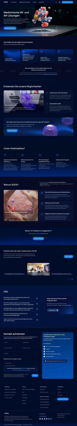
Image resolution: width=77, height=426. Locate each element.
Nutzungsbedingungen (44, 402)
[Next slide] (72, 279)
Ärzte (23, 392)
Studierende (24, 395)
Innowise (30, 424)
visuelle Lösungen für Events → (50, 74)
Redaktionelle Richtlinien (45, 404)
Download (24, 403)
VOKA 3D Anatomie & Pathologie (28, 389)
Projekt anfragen (12, 130)
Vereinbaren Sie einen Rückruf (10, 337)
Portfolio (59, 392)
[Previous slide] (69, 279)
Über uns (59, 389)
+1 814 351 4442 (42, 416)
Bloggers (24, 400)
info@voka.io (63, 361)
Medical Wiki (42, 389)
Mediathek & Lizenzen (44, 392)
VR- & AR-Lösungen (8, 397)
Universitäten (24, 397)
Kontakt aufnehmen (10, 28)
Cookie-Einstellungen (44, 407)
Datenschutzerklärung (44, 399)
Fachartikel (60, 395)
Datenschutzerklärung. (19, 376)
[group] (15, 269)
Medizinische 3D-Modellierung (10, 392)
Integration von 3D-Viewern (9, 395)
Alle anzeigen (68, 256)
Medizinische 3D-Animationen (10, 389)
